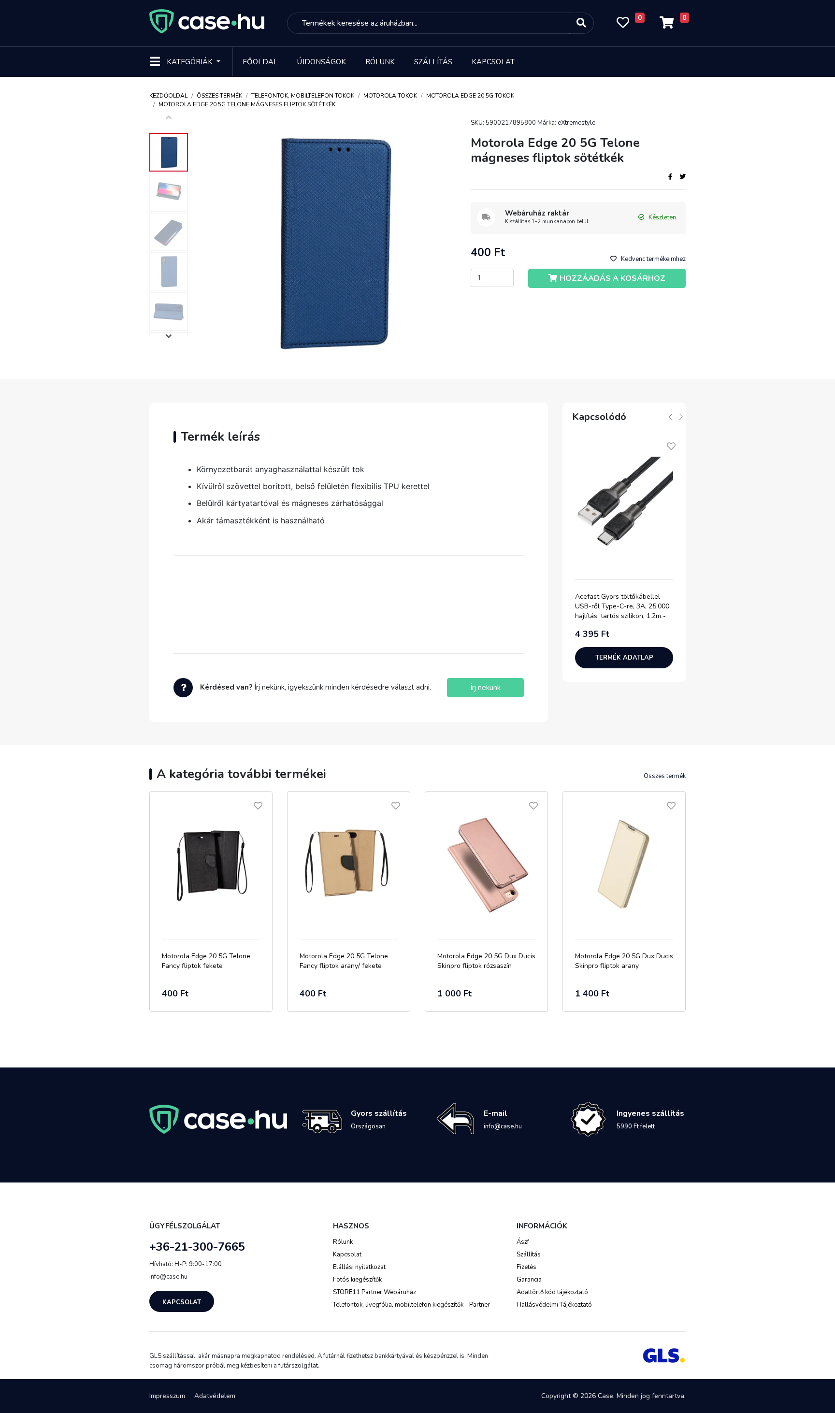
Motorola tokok (390, 96)
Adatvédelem (214, 1395)
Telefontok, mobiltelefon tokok (302, 96)
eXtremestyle (576, 122)
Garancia (529, 1279)
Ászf (523, 1242)
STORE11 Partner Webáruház (374, 1292)
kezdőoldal (168, 96)
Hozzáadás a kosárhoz (612, 278)
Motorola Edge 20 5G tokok (470, 96)
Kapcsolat (493, 62)
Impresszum (167, 1395)
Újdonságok (321, 62)
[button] (168, 338)
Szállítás (433, 62)
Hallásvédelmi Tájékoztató (554, 1304)
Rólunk (380, 62)
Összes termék (219, 96)
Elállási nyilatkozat (359, 1267)
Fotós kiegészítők (357, 1279)
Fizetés (526, 1267)
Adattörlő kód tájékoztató (552, 1292)
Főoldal (260, 62)
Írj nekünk (485, 687)
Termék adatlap (624, 657)
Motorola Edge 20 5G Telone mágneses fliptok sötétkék (246, 104)
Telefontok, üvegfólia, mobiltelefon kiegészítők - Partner (411, 1304)
